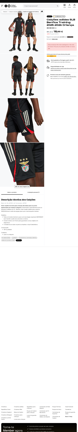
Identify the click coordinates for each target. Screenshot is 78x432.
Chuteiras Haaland (6, 412)
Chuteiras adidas (18, 406)
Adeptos (5, 11)
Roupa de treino (56, 409)
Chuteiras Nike (18, 409)
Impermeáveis (69, 406)
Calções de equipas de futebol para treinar (33, 11)
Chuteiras (4, 406)
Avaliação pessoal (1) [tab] (33, 192)
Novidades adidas (6, 237)
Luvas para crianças (19, 419)
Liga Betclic (14, 237)
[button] (62, 68)
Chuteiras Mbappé (6, 415)
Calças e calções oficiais (15, 11)
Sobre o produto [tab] (12, 192)
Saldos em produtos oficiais (8, 240)
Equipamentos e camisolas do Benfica (27, 237)
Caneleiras (68, 409)
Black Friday (68, 416)
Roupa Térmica (56, 406)
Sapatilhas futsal (5, 409)
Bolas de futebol (18, 412)
